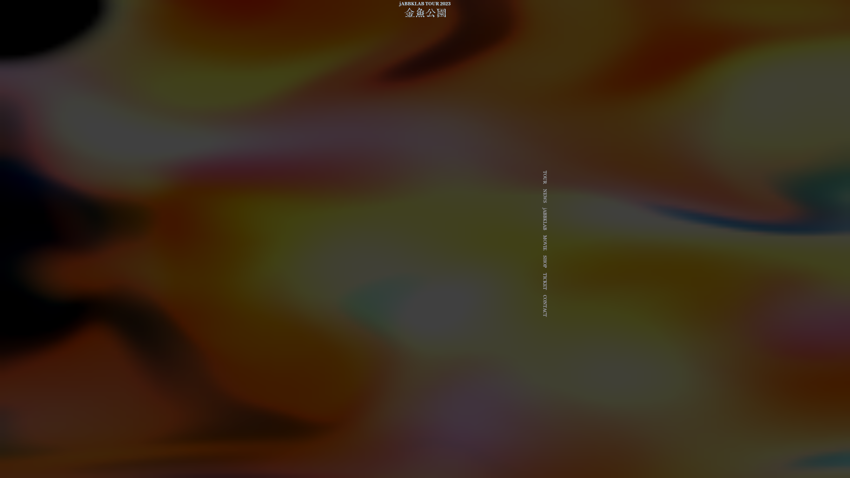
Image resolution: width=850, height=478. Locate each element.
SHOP (545, 261)
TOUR (545, 177)
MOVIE (545, 242)
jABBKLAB (545, 219)
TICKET (545, 281)
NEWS (545, 196)
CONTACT (545, 306)
